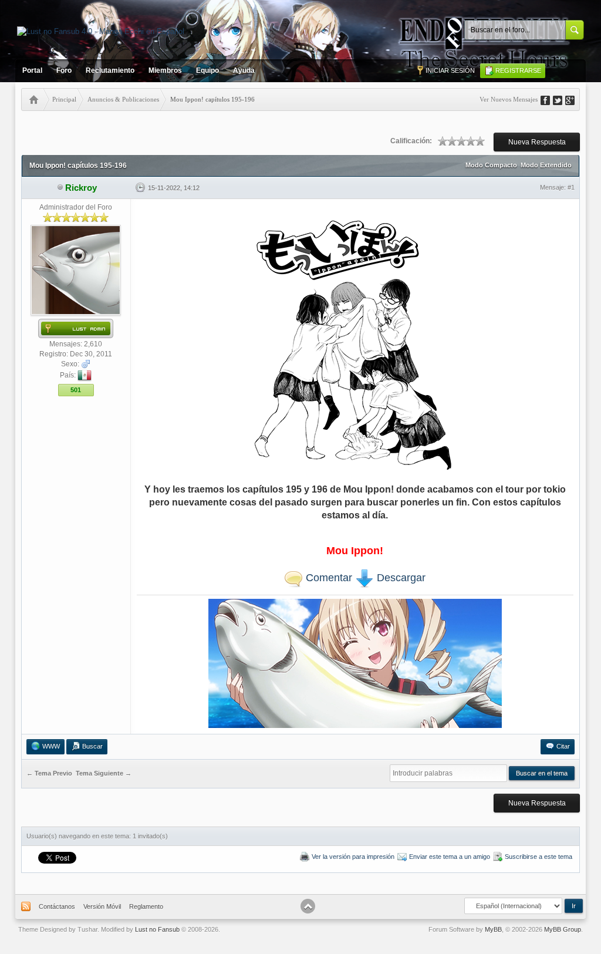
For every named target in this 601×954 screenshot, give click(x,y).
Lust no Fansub (157, 929)
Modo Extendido (546, 164)
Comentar (327, 578)
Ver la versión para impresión (353, 856)
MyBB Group (562, 929)
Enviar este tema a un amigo (449, 856)
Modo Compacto (491, 164)
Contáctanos (57, 906)
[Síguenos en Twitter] (561, 99)
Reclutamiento (110, 70)
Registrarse (518, 70)
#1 (571, 187)
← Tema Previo (49, 773)
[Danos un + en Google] (574, 99)
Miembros (165, 70)
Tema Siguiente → (103, 773)
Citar (563, 746)
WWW (51, 746)
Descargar (400, 578)
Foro (64, 70)
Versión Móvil (102, 906)
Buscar (92, 746)
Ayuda (244, 70)
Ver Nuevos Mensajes (509, 99)
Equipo (207, 70)
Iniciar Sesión (450, 70)
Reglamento (146, 906)
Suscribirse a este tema (538, 856)
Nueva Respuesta (537, 142)
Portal (32, 70)
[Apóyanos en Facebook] (549, 99)
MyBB (493, 929)
